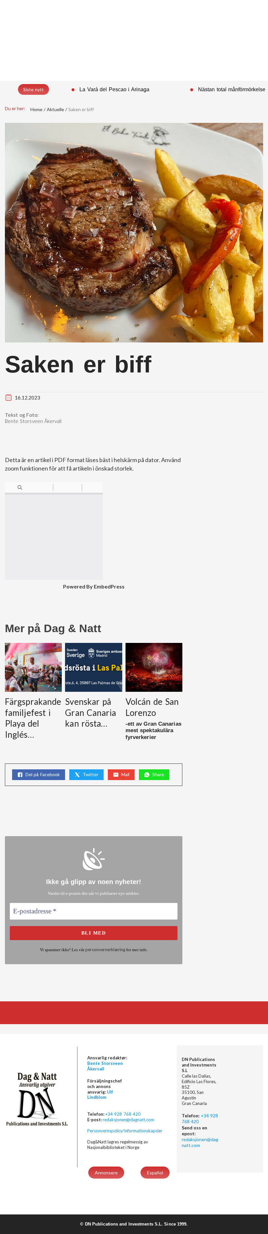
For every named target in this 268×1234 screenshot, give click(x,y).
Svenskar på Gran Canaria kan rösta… (90, 712)
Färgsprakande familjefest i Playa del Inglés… (33, 718)
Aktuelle (55, 109)
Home (36, 109)
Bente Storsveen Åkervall (33, 421)
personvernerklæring (105, 949)
